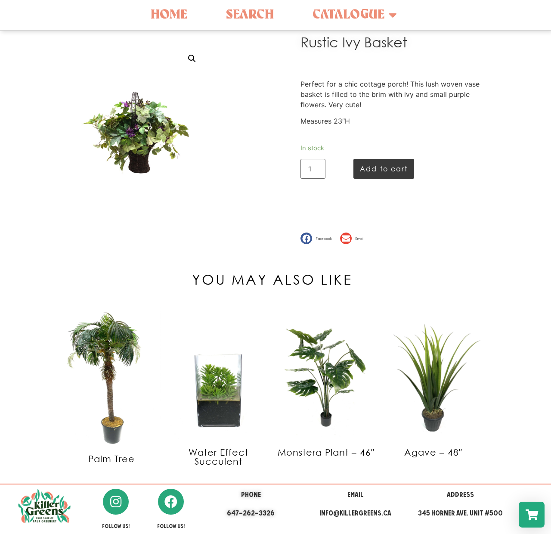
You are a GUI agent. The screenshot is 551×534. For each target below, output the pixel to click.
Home (169, 15)
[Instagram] (116, 502)
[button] (318, 238)
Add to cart (384, 168)
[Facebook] (171, 502)
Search (250, 15)
